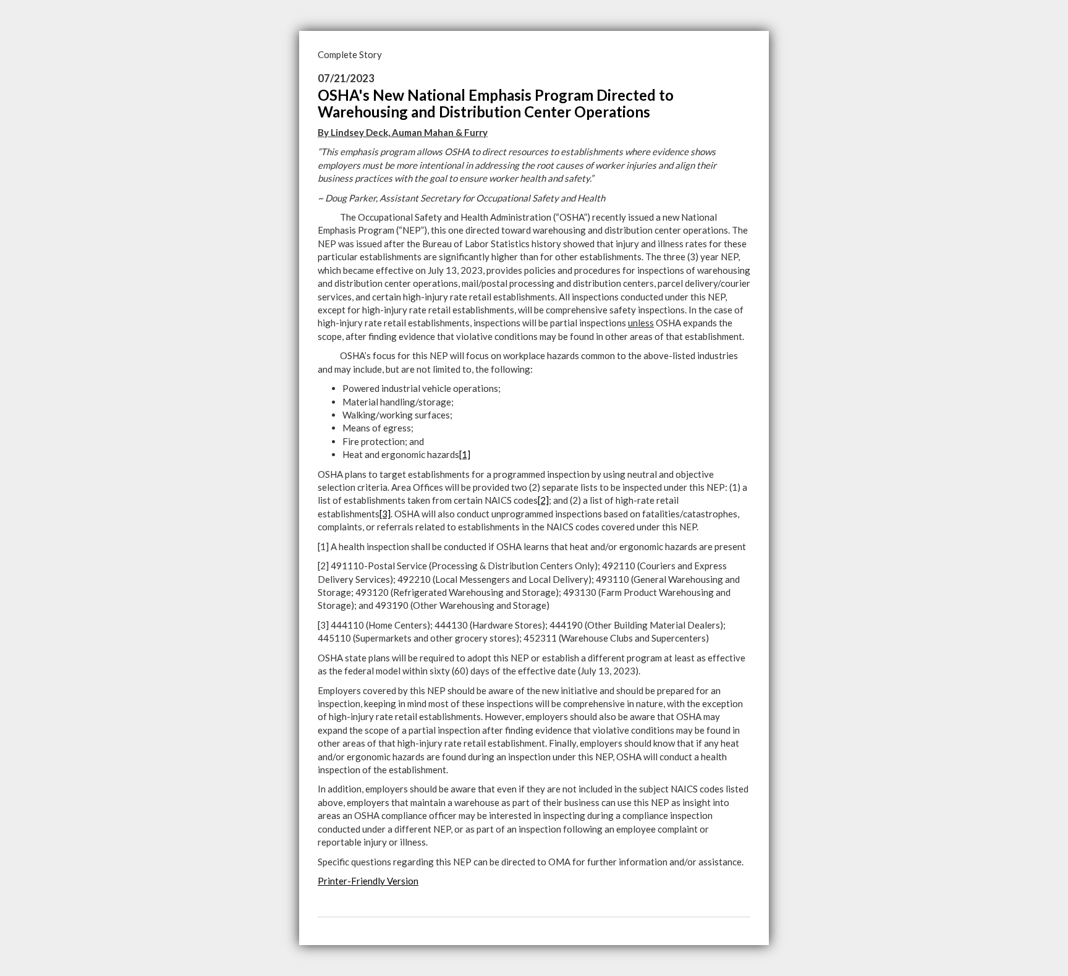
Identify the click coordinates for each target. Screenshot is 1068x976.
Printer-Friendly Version (368, 880)
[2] (543, 500)
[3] (385, 513)
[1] (464, 454)
